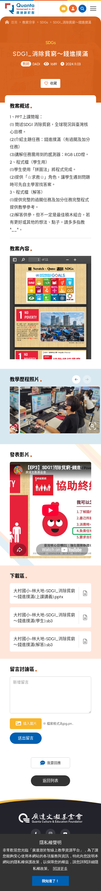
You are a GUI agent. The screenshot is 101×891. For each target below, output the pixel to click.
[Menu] (93, 9)
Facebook (36, 834)
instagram (50, 834)
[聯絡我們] (63, 9)
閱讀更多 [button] (60, 868)
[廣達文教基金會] (50, 818)
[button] (76, 379)
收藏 (53, 83)
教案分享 (28, 22)
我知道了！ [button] (50, 881)
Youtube (65, 834)
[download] (85, 593)
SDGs (44, 22)
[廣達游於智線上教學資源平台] (19, 8)
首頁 (14, 22)
